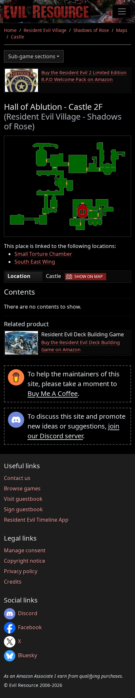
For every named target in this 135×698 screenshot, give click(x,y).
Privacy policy (20, 571)
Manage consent (25, 550)
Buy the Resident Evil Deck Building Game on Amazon (80, 346)
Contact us (17, 478)
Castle (17, 37)
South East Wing (34, 261)
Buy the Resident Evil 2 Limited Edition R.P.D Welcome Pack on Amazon (83, 76)
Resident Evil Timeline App (36, 519)
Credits (13, 581)
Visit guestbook (23, 498)
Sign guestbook (23, 509)
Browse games (22, 488)
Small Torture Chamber (43, 253)
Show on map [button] (88, 276)
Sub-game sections (31, 56)
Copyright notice (24, 560)
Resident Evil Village (45, 30)
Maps (121, 30)
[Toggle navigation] (122, 11)
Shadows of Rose (91, 30)
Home (10, 30)
